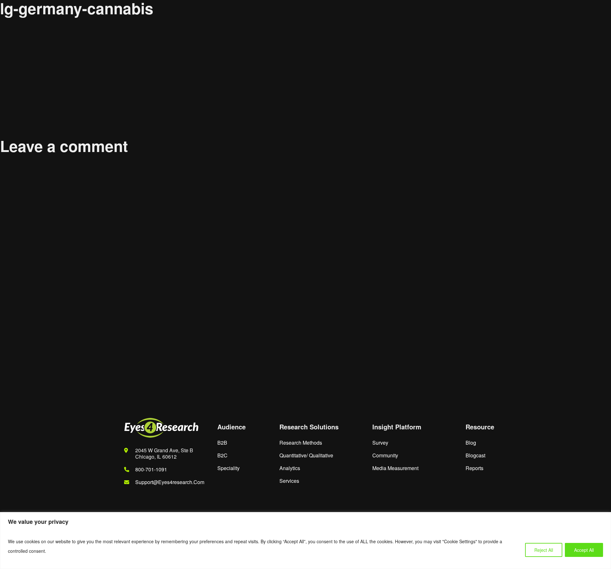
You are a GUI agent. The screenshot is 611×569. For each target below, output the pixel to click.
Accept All (584, 550)
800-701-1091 (151, 469)
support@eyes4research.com (169, 482)
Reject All (543, 550)
